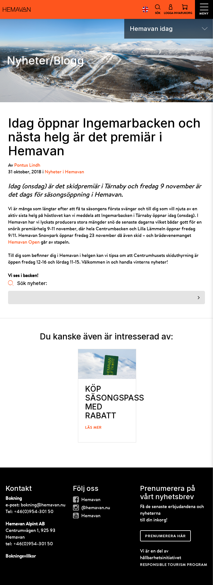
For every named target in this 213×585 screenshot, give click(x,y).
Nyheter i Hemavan (64, 172)
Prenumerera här (165, 536)
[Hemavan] (17, 9)
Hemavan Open (24, 242)
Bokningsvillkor (21, 556)
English (145, 9)
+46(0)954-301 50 (34, 511)
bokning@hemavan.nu (43, 505)
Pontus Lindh (27, 165)
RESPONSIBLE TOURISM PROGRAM (173, 565)
